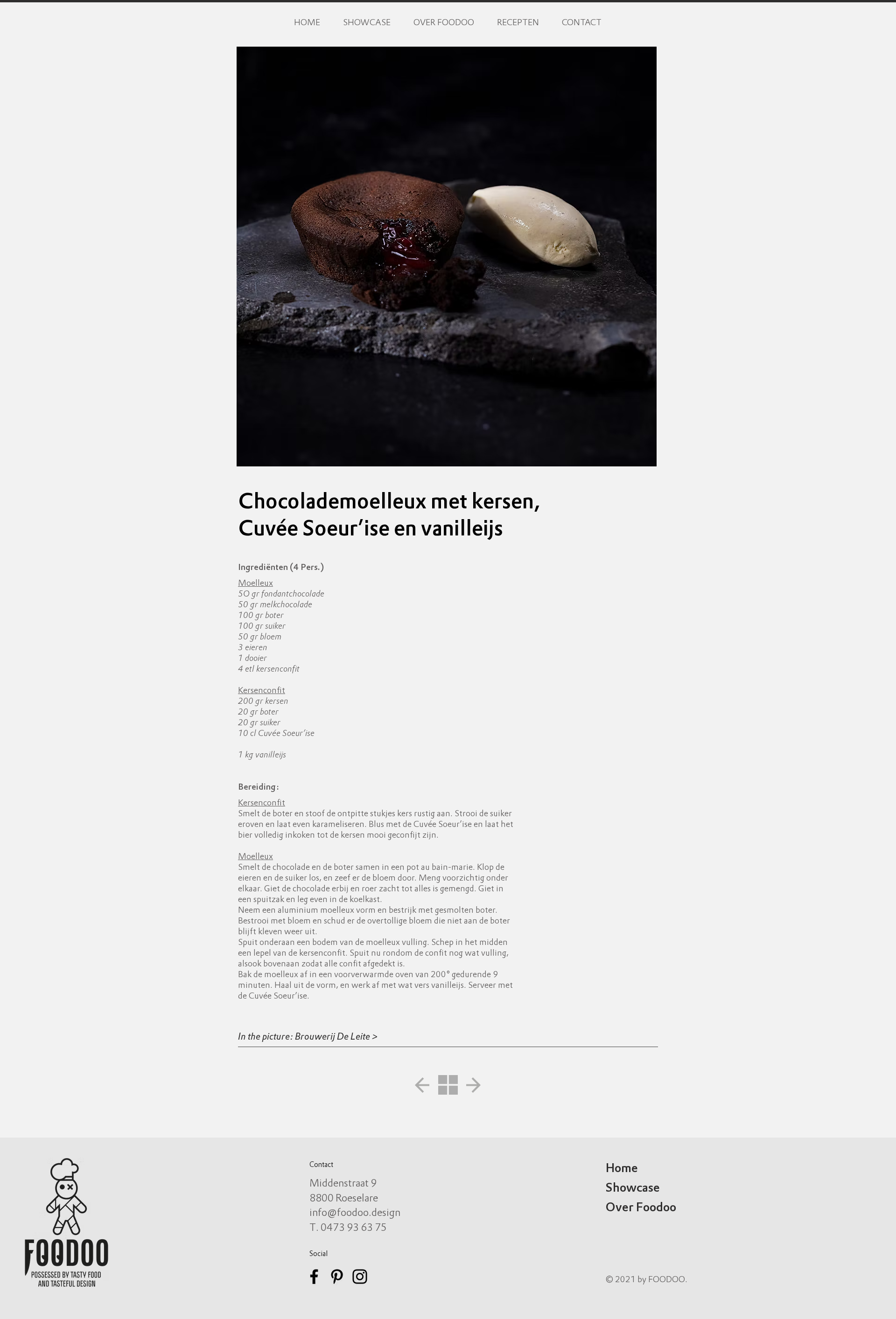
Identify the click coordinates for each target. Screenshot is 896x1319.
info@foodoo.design (354, 1213)
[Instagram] (360, 1276)
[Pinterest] (337, 1276)
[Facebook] (314, 1276)
